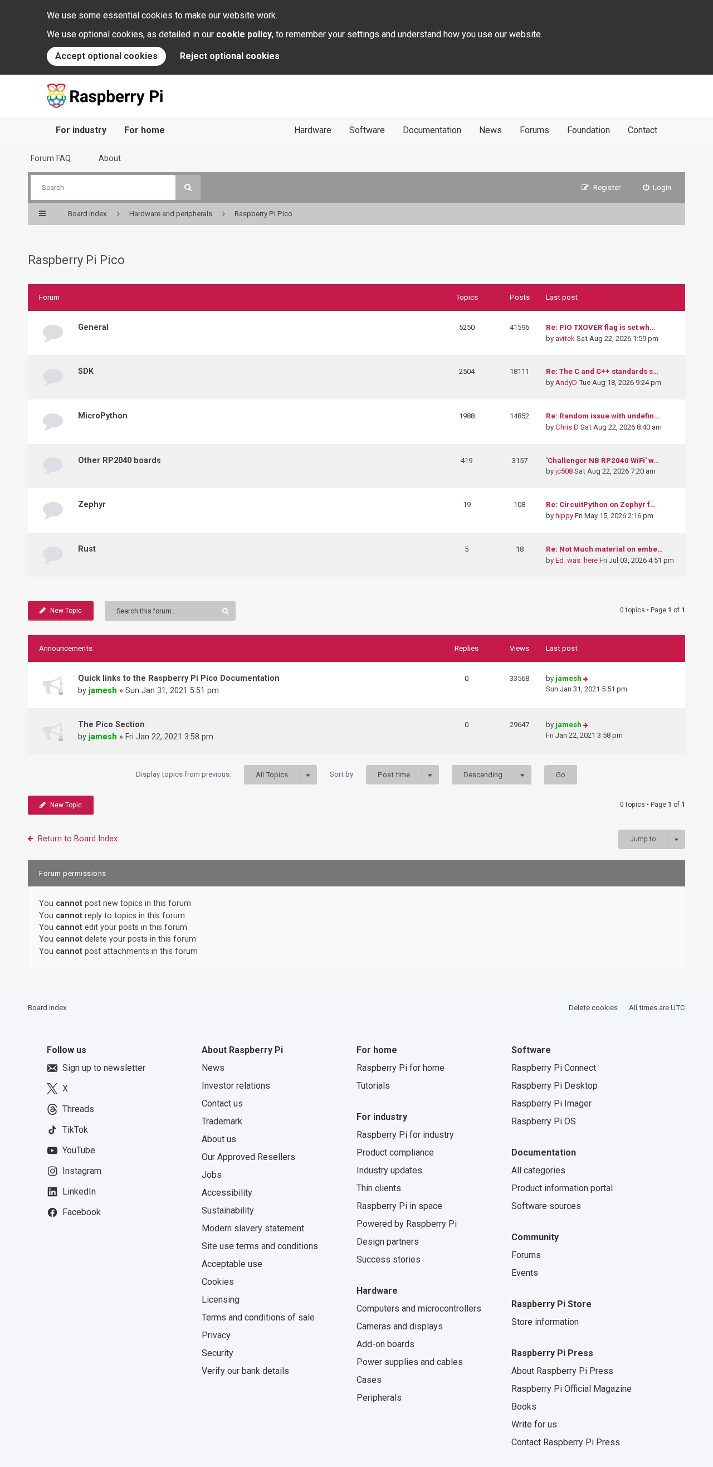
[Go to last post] (585, 679)
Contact (642, 130)
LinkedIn (79, 1191)
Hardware (312, 130)
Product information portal (562, 1188)
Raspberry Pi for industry (405, 1134)
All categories (538, 1170)
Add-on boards (385, 1344)
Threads (78, 1109)
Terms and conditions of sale (258, 1317)
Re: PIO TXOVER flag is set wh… (600, 327)
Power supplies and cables (409, 1362)
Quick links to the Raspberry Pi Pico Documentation (179, 678)
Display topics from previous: (212, 774)
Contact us (222, 1103)
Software (367, 130)
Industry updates (389, 1170)
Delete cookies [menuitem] (593, 1007)
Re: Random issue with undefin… (603, 416)
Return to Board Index (78, 838)
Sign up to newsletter (103, 1068)
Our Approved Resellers (248, 1157)
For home (144, 130)
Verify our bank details (245, 1371)
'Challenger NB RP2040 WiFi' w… (602, 460)
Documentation (432, 130)
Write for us (534, 1424)
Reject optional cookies (230, 56)
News (490, 130)
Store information (545, 1322)
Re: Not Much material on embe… (604, 549)
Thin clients (378, 1188)
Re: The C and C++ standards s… (602, 371)
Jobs (212, 1174)
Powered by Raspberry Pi (406, 1224)
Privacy (216, 1335)
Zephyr (92, 504)
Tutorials (373, 1085)
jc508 (564, 471)
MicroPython (103, 415)
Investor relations (236, 1085)
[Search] (188, 187)
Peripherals (379, 1397)
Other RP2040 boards (119, 460)
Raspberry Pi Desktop (554, 1085)
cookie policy (244, 34)
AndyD (566, 382)
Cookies (218, 1281)
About (110, 158)
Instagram (81, 1171)
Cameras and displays (399, 1326)
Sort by (370, 774)
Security (217, 1353)
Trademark (222, 1121)
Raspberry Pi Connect (553, 1068)
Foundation (588, 130)
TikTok (75, 1129)
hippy (564, 515)
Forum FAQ (51, 158)
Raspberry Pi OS (543, 1121)
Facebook (81, 1212)
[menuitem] (657, 187)
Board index (47, 1007)
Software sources (546, 1206)
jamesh (103, 690)
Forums (534, 130)
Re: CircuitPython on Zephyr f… (601, 504)
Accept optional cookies (106, 56)
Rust (87, 548)
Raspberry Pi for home (400, 1068)
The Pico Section (111, 724)
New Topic (66, 611)
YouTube (78, 1150)
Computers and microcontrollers (418, 1308)
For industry (81, 130)
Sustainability (228, 1210)
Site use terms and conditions (260, 1246)
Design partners (387, 1241)
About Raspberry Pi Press (562, 1371)
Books (523, 1406)
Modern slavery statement (253, 1228)
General (93, 327)
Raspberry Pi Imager (551, 1103)
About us (219, 1139)
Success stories (388, 1259)
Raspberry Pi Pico (76, 260)
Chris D (567, 427)
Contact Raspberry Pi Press (565, 1442)
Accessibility (227, 1192)
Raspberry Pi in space (399, 1206)
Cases (369, 1380)
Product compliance (395, 1152)
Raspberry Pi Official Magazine (571, 1388)
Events (524, 1273)
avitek (565, 338)
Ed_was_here (576, 560)
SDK (86, 371)
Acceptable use (232, 1264)
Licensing (221, 1299)
